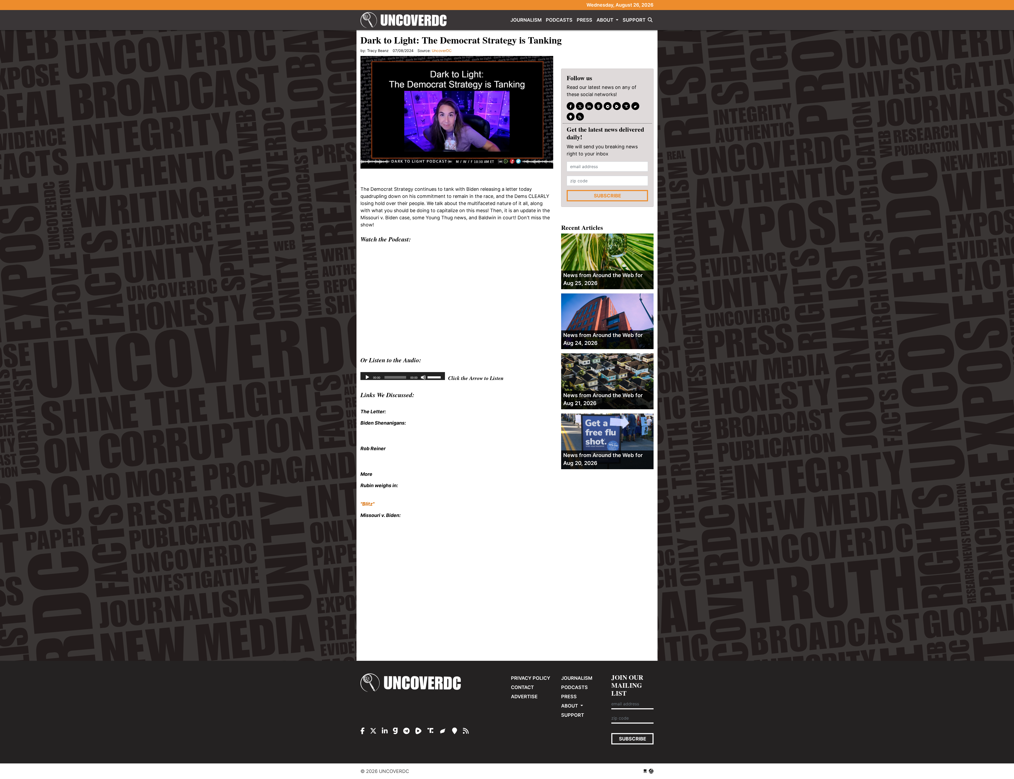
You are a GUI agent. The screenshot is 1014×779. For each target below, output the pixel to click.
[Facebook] (571, 106)
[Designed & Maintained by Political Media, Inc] (645, 771)
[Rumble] (617, 106)
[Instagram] (589, 106)
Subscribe (607, 196)
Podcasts (559, 20)
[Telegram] (608, 106)
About (605, 20)
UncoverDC (405, 20)
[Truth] (626, 106)
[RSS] (580, 117)
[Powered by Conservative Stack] (651, 771)
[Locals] (571, 117)
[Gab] (598, 106)
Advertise (524, 696)
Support (634, 20)
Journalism (526, 20)
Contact (522, 687)
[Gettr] (635, 106)
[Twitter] (580, 106)
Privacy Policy (530, 678)
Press (584, 20)
